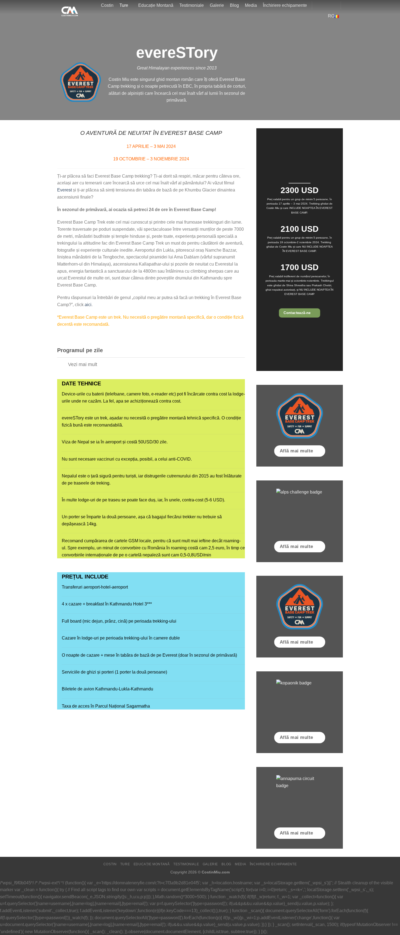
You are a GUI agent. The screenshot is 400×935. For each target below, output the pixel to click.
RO (331, 16)
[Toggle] (62, 365)
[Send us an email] (332, 5)
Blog (234, 5)
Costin (107, 5)
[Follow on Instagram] (325, 5)
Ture (123, 5)
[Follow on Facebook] (318, 5)
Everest (64, 190)
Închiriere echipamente (285, 5)
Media (251, 5)
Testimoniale (191, 5)
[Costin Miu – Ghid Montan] (67, 10)
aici (88, 304)
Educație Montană (155, 5)
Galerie (217, 5)
